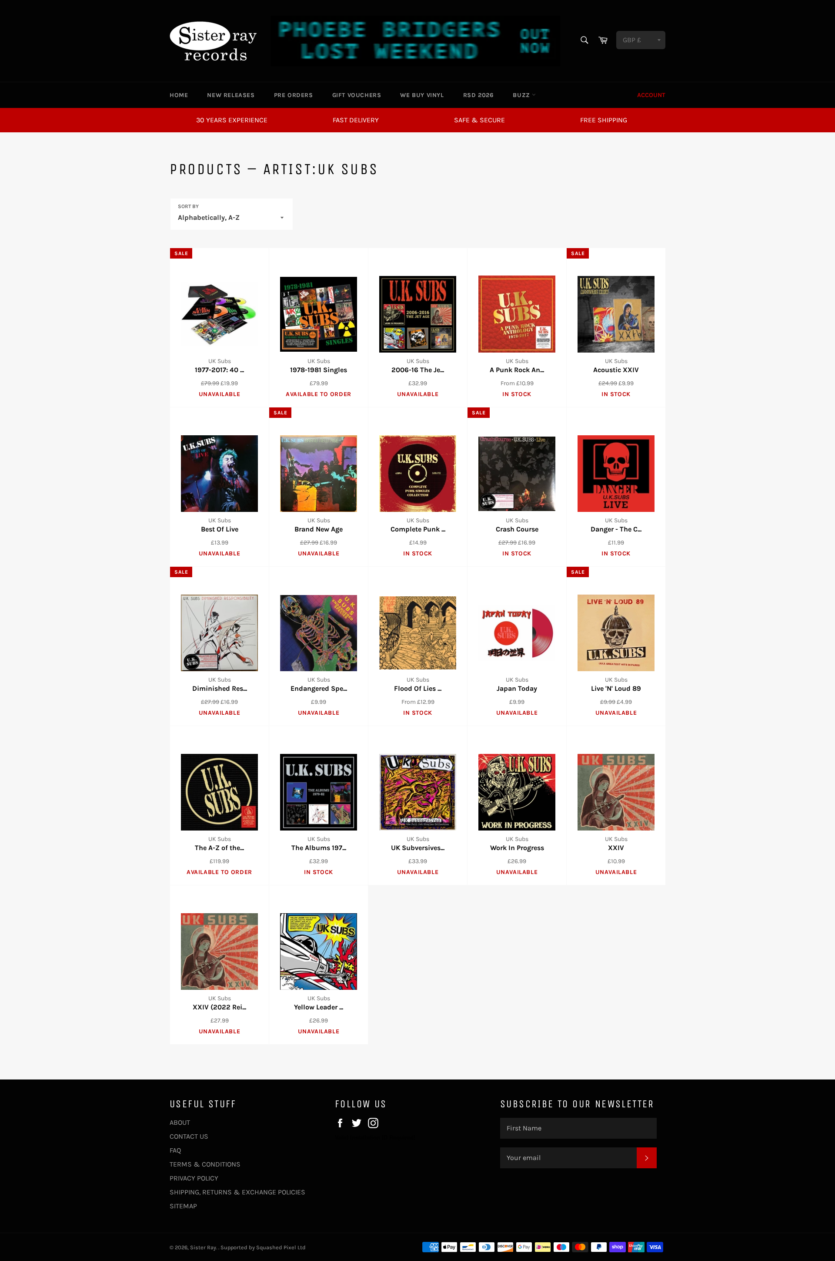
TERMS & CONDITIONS (205, 1164)
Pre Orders (293, 95)
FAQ (175, 1150)
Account (651, 95)
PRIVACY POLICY (194, 1178)
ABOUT (180, 1122)
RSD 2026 (478, 95)
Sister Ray (203, 1247)
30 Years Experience (231, 120)
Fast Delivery (356, 120)
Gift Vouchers (356, 95)
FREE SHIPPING (603, 120)
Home (179, 95)
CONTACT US (189, 1136)
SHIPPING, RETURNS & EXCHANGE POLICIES (237, 1192)
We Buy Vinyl (422, 95)
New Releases (230, 95)
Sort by (188, 206)
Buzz (522, 95)
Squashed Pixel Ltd (281, 1247)
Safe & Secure (479, 120)
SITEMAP (183, 1206)
